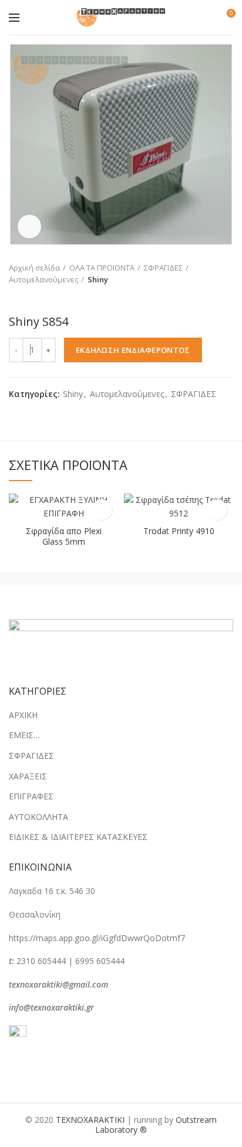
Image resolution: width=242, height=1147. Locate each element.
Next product (38, 297)
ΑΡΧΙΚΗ (23, 715)
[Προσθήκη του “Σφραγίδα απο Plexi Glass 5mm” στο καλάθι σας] (102, 509)
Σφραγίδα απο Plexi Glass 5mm (64, 536)
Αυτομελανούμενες (43, 279)
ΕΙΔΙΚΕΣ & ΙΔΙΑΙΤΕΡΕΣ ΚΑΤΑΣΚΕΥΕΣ (78, 836)
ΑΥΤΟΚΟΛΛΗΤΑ (38, 816)
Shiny (98, 279)
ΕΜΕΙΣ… (24, 735)
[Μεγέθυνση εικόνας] (29, 226)
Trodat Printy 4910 (178, 531)
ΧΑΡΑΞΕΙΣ (28, 776)
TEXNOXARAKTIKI (90, 1119)
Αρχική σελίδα (34, 267)
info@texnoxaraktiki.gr (51, 1007)
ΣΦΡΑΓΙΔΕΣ (163, 267)
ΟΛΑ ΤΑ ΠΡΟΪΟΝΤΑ (102, 267)
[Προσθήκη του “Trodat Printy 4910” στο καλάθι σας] (217, 509)
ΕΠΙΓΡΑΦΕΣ (31, 796)
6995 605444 (100, 960)
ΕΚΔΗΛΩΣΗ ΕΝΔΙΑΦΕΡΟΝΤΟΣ (133, 350)
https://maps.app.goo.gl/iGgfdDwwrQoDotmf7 (97, 937)
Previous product (15, 297)
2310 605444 (41, 960)
